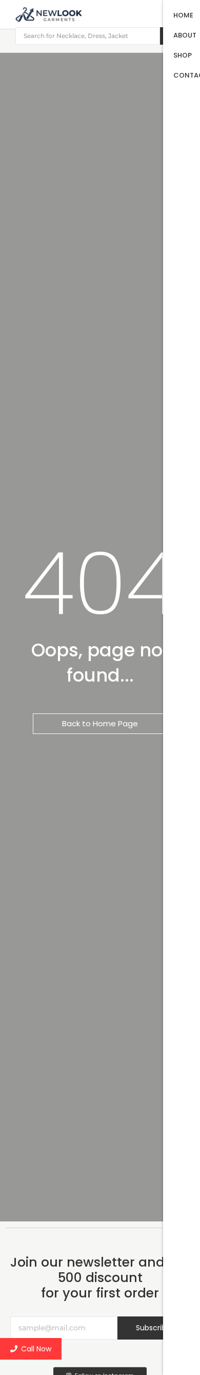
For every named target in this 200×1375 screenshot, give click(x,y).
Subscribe (153, 1328)
